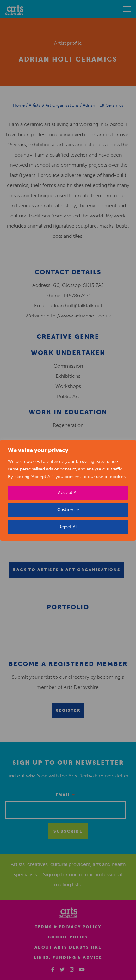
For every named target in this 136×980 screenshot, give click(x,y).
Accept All (68, 492)
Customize (68, 509)
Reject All (68, 527)
